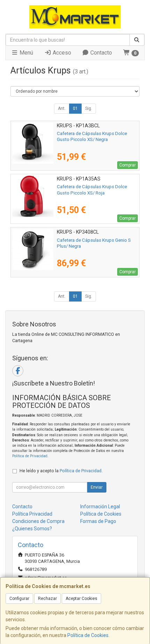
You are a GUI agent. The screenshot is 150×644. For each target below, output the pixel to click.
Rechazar (47, 598)
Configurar (19, 598)
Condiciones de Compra (38, 521)
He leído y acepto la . (61, 470)
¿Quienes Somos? (32, 528)
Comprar (127, 165)
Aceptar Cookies (81, 598)
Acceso (61, 52)
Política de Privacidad (29, 456)
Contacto (100, 52)
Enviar (97, 487)
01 (75, 108)
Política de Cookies (87, 635)
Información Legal (100, 506)
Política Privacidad (32, 514)
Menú (25, 52)
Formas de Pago (98, 521)
